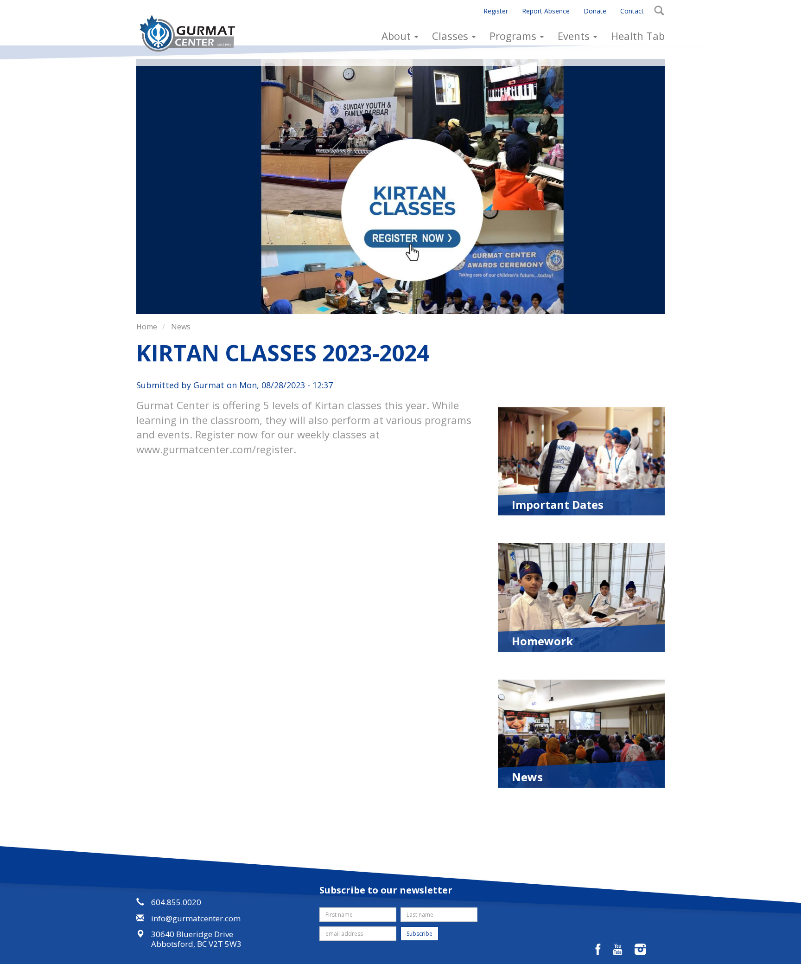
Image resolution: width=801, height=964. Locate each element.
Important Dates (558, 504)
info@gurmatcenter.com (196, 918)
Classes (451, 36)
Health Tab (638, 36)
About (397, 36)
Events (575, 36)
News (181, 326)
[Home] (190, 33)
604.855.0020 (176, 902)
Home (146, 326)
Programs (514, 36)
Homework (542, 640)
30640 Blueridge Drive (192, 934)
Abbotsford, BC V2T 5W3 (196, 943)
